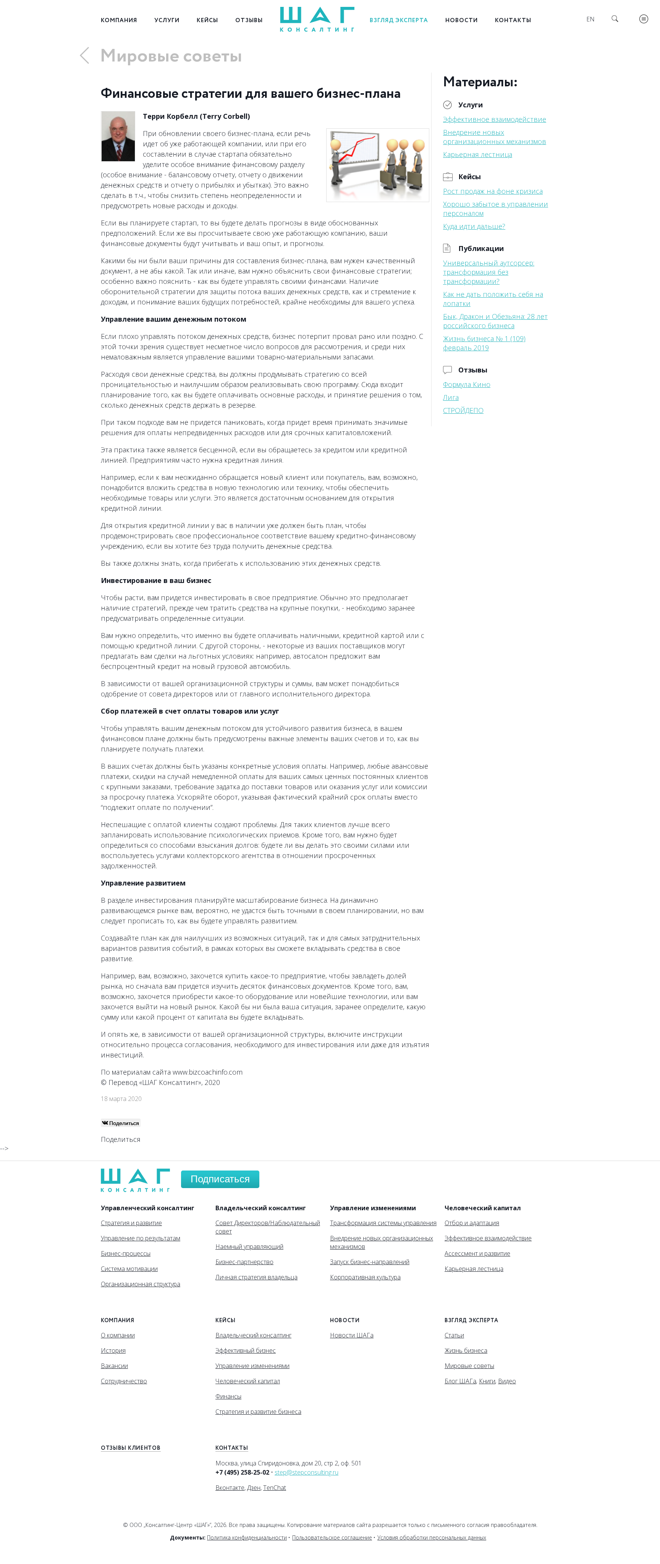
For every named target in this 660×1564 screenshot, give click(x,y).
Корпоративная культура (365, 1277)
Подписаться (220, 1179)
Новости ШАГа (352, 1335)
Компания (119, 20)
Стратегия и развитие (131, 1223)
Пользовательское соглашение (332, 1537)
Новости (461, 20)
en (590, 19)
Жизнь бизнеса (466, 1350)
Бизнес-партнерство (244, 1262)
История (113, 1350)
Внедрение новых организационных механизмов (494, 137)
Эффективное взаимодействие (494, 119)
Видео (507, 1381)
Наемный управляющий (249, 1246)
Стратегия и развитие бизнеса (258, 1411)
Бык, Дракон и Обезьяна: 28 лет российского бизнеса (495, 321)
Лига (451, 397)
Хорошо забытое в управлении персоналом (495, 208)
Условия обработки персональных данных (431, 1537)
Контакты (513, 20)
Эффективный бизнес (245, 1350)
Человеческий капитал (247, 1381)
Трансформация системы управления (383, 1223)
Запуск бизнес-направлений (369, 1262)
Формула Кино (466, 384)
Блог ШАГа (460, 1381)
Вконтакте (229, 1487)
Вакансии (114, 1366)
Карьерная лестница (477, 154)
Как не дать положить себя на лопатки (493, 299)
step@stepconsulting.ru (306, 1472)
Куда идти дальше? (474, 226)
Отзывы (249, 20)
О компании (118, 1335)
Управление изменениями (252, 1366)
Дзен (253, 1487)
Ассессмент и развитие (477, 1253)
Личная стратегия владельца (256, 1277)
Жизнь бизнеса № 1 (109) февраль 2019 (484, 343)
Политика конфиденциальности (247, 1537)
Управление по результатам (140, 1238)
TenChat (274, 1487)
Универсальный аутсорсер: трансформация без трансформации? (488, 272)
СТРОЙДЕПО (463, 410)
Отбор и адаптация (472, 1223)
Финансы (228, 1396)
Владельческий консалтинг (253, 1335)
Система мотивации (129, 1268)
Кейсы (207, 20)
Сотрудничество (124, 1381)
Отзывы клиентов (131, 1448)
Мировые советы (171, 56)
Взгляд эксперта (399, 20)
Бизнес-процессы (125, 1253)
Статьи (454, 1335)
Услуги (167, 20)
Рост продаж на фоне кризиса (493, 191)
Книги (487, 1381)
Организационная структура (140, 1284)
